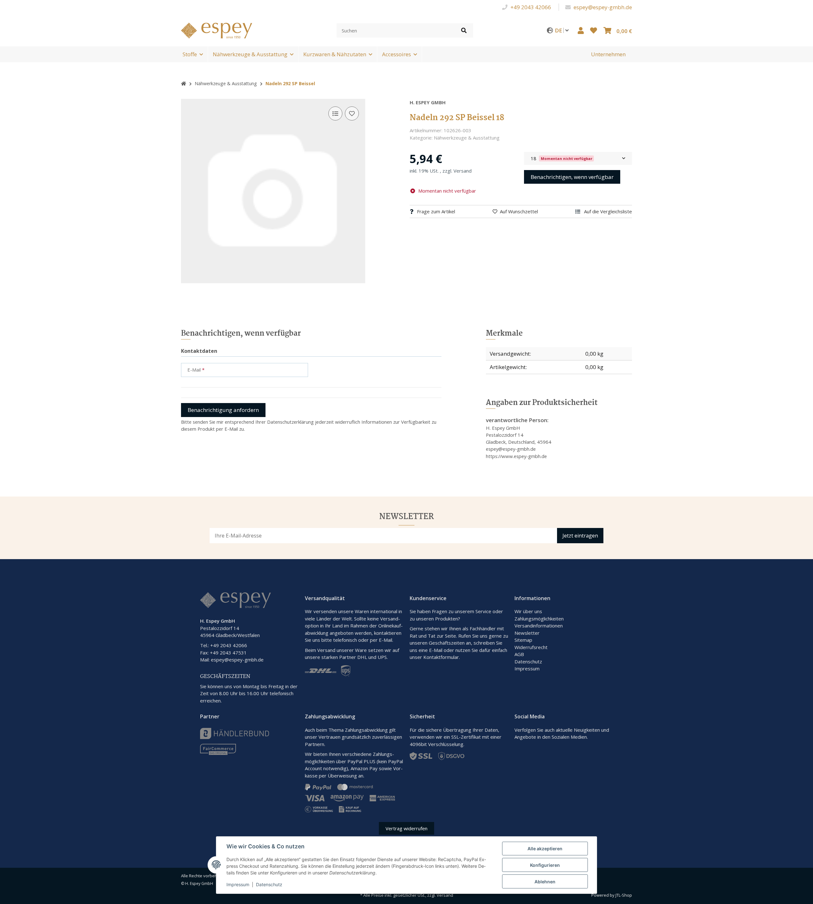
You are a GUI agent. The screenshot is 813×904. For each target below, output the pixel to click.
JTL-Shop (623, 895)
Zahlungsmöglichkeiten (539, 618)
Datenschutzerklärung (290, 422)
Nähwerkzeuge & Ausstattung (250, 54)
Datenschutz (528, 661)
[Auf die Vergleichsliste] (335, 113)
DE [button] (559, 30)
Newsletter (527, 633)
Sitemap (523, 640)
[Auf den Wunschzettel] (352, 113)
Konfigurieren (545, 865)
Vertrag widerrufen (406, 828)
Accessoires (396, 54)
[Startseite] (183, 83)
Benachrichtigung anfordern (223, 410)
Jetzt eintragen (580, 535)
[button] (581, 30)
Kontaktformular (441, 657)
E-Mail (435, 650)
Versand (463, 171)
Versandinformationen (538, 625)
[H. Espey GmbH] (216, 29)
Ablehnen (544, 881)
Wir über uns (528, 611)
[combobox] (578, 158)
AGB (519, 654)
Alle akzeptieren (544, 848)
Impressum (527, 668)
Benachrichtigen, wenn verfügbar (572, 177)
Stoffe (190, 54)
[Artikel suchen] (463, 30)
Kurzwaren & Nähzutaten (334, 54)
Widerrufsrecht (531, 647)
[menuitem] (608, 54)
